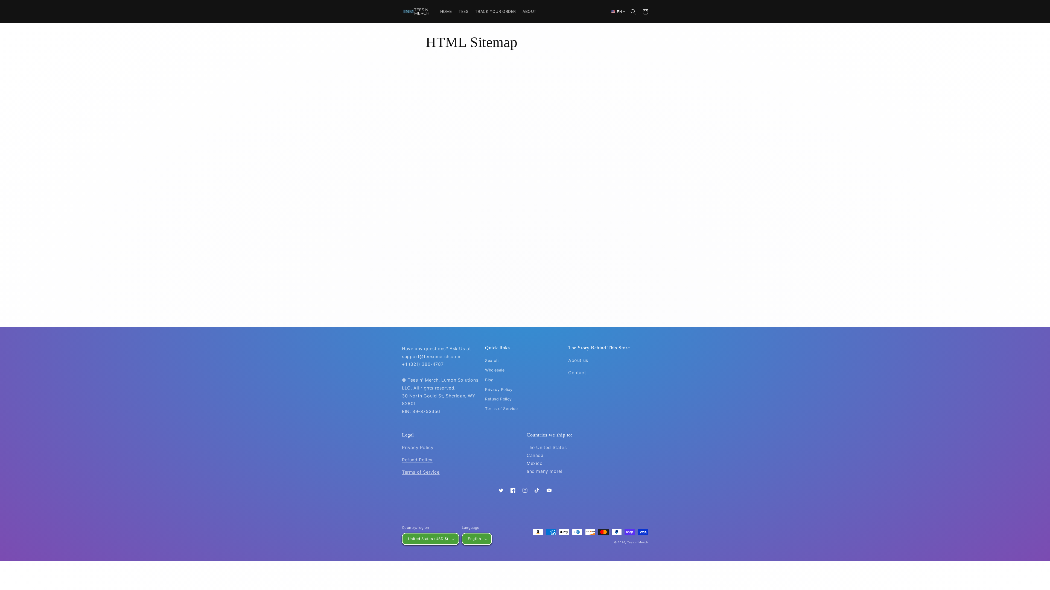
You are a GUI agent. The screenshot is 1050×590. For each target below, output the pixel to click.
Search (492, 360)
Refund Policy (498, 399)
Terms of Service (501, 408)
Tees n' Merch (637, 542)
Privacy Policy (498, 389)
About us (578, 360)
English (474, 538)
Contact (577, 372)
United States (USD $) (428, 538)
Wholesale (494, 370)
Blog (489, 379)
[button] (633, 12)
